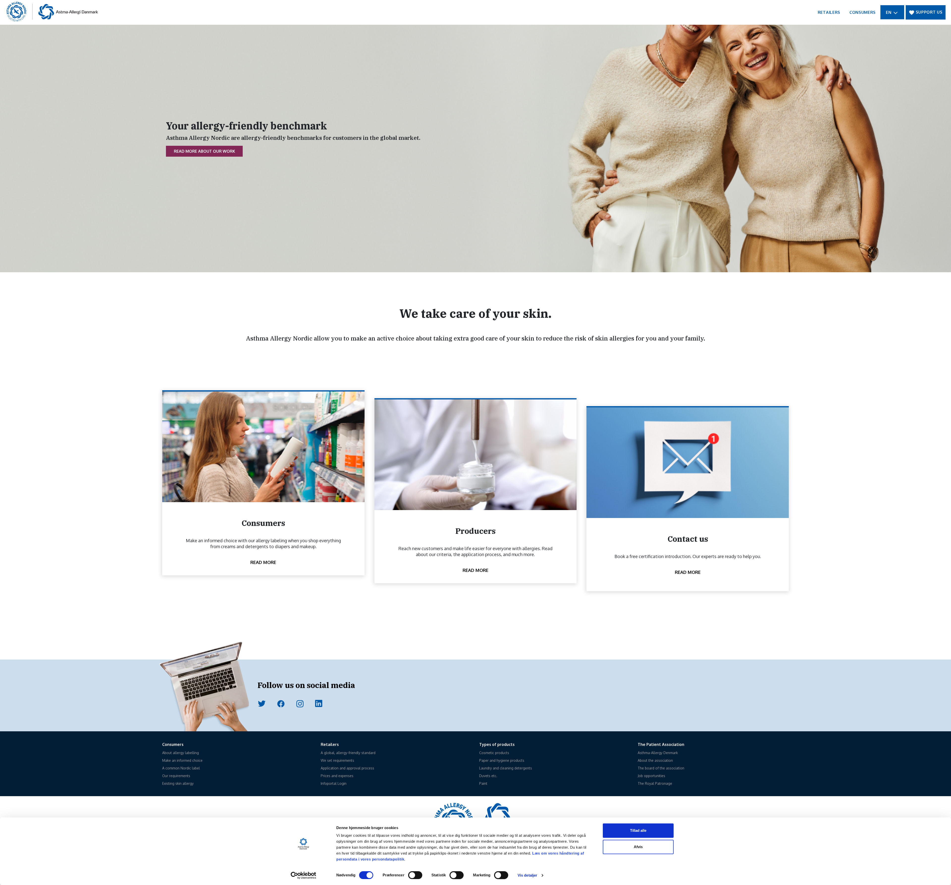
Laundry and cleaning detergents (505, 768)
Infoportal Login (333, 783)
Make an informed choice (182, 760)
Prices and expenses (337, 776)
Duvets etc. (488, 776)
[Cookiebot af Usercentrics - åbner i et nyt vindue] (303, 875)
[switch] (415, 875)
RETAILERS (829, 12)
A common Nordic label (181, 768)
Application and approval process (347, 768)
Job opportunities (651, 776)
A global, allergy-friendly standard (348, 753)
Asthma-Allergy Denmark (658, 753)
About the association (655, 760)
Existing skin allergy (178, 783)
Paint (483, 783)
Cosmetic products (494, 753)
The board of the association (661, 768)
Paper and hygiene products (501, 760)
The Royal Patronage (655, 783)
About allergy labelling (180, 753)
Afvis (638, 847)
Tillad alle (638, 830)
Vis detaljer (527, 875)
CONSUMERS (862, 12)
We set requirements (337, 760)
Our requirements (176, 776)
